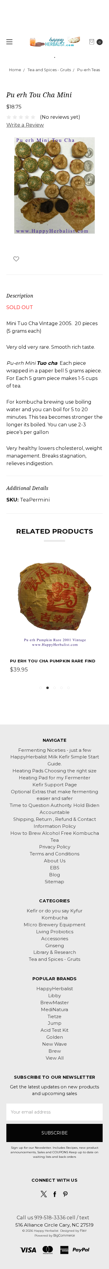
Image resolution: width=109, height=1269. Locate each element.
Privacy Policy (54, 847)
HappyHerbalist (54, 988)
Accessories (54, 938)
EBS (54, 868)
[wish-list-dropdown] (16, 259)
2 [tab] (47, 688)
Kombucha (54, 918)
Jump (54, 1023)
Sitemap (54, 881)
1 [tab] (40, 688)
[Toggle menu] (8, 41)
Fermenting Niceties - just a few (54, 750)
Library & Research (54, 952)
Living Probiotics (54, 931)
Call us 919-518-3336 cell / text (53, 1217)
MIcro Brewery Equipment (54, 925)
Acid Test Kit (54, 1030)
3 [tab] (54, 688)
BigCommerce (64, 1235)
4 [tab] (61, 688)
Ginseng (54, 945)
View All (55, 1058)
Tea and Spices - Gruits (54, 959)
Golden (54, 1037)
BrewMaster (54, 1002)
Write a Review (25, 125)
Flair (83, 1231)
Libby (54, 995)
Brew (54, 1051)
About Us (54, 861)
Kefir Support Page (54, 785)
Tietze (54, 1016)
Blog (54, 875)
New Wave (54, 1044)
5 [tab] (68, 688)
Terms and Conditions (54, 854)
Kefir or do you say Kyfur (54, 911)
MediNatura (54, 1009)
